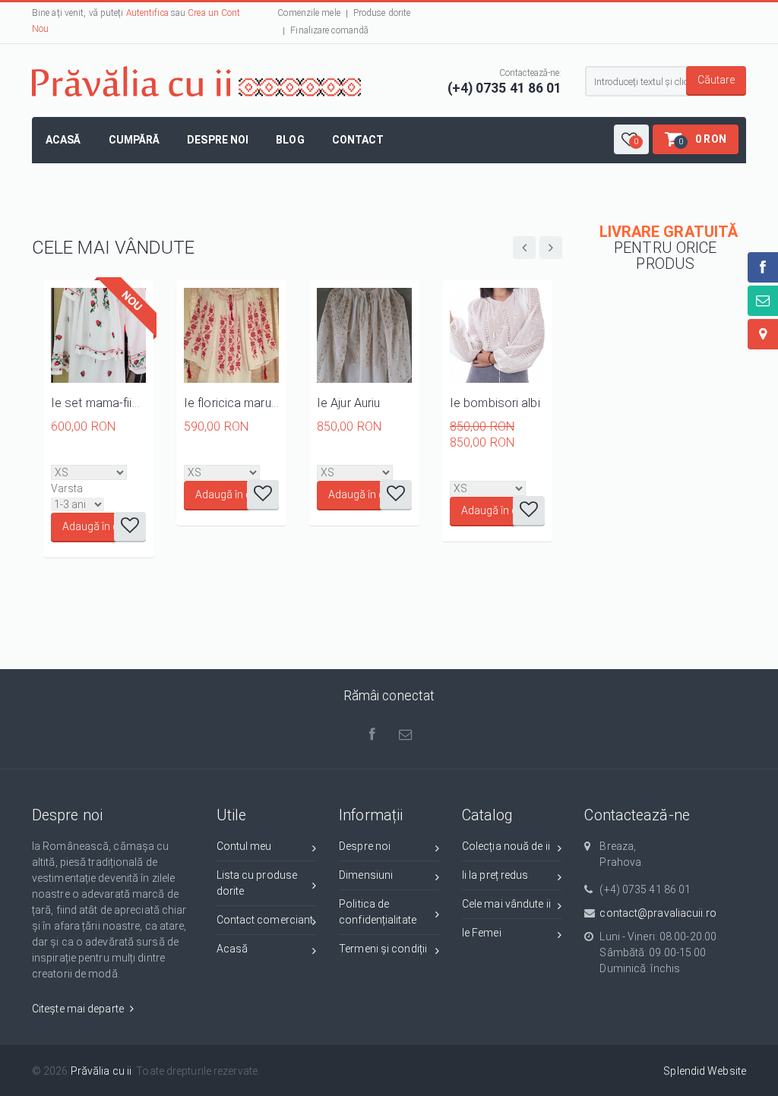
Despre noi (217, 140)
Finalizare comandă (329, 30)
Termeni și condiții (383, 949)
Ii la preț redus (495, 875)
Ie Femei (481, 933)
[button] (631, 139)
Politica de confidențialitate (377, 912)
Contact (358, 140)
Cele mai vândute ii (506, 904)
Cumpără (134, 140)
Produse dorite (381, 13)
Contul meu (244, 846)
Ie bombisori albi (495, 403)
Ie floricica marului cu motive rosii (231, 403)
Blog (290, 140)
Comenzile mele (308, 13)
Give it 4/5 (96, 455)
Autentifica (147, 13)
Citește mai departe (79, 1009)
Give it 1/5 (57, 455)
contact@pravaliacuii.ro (657, 913)
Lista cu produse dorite (257, 883)
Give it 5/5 (109, 455)
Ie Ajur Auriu (348, 403)
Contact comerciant (265, 920)
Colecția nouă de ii (506, 846)
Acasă (63, 140)
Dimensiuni (366, 875)
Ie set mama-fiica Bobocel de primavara (98, 403)
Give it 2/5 (70, 455)
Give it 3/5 (83, 455)
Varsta (67, 488)
